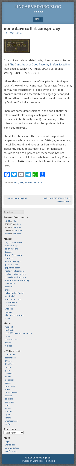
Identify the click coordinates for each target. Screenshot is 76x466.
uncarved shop (11, 339)
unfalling (9, 308)
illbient (8, 376)
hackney (8, 373)
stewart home (11, 302)
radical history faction (14, 293)
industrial (9, 379)
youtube (8, 345)
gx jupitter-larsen (12, 267)
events (8, 367)
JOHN (7, 221)
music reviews (11, 392)
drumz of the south (13, 255)
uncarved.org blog (38, 6)
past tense (10, 283)
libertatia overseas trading (17, 280)
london (8, 383)
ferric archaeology (12, 261)
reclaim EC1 (10, 296)
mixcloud (9, 326)
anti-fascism (10, 354)
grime (7, 370)
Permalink (38, 182)
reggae (8, 408)
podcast (8, 395)
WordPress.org (11, 451)
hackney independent (14, 270)
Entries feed (10, 444)
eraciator (9, 258)
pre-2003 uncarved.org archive (19, 333)
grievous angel (11, 264)
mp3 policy (9, 330)
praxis (7, 289)
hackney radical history (15, 274)
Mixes (15, 221)
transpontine (11, 305)
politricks (28, 182)
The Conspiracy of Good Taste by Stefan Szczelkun (40, 64)
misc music (10, 386)
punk (7, 405)
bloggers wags (11, 245)
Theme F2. (50, 461)
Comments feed (12, 448)
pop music (9, 402)
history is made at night (16, 277)
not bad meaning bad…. (17, 198)
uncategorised (11, 421)
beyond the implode (13, 242)
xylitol (7, 318)
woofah (8, 342)
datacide (9, 252)
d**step (8, 361)
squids (8, 414)
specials (8, 411)
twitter (8, 336)
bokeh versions (11, 248)
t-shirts (8, 417)
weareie (8, 312)
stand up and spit (13, 299)
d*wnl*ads (9, 364)
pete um (9, 286)
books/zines (19, 182)
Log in (7, 441)
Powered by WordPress (32, 461)
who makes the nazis (14, 315)
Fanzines (17, 227)
